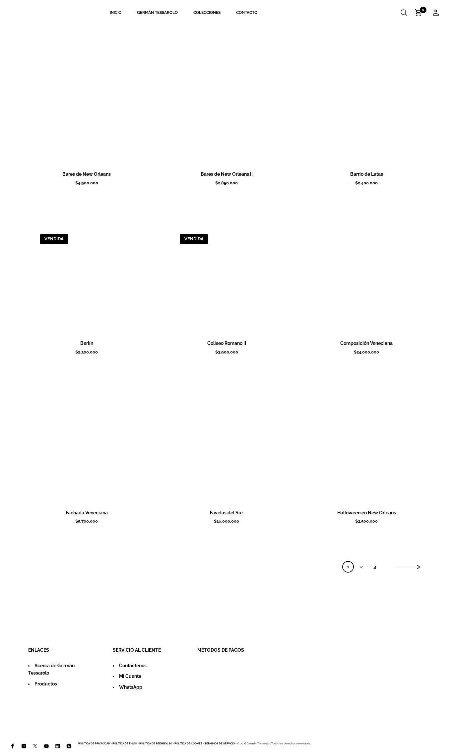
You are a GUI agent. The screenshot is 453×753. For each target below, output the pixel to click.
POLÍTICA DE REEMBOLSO (155, 743)
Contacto (246, 12)
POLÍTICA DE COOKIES (188, 743)
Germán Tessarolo (157, 12)
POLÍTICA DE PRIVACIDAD (94, 743)
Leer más (95, 326)
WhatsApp (130, 687)
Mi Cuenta (130, 676)
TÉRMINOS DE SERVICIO (220, 743)
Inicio (115, 12)
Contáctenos (133, 665)
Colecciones (207, 12)
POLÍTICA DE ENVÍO (124, 743)
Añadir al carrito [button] (95, 157)
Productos (45, 683)
